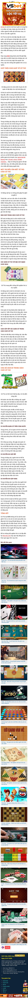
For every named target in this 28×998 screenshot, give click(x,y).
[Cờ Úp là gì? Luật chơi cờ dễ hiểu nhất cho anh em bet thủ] (14, 720)
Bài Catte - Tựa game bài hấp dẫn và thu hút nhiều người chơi (13, 904)
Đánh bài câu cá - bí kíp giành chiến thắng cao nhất (13, 944)
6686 (8, 56)
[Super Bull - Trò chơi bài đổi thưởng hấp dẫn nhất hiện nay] (14, 558)
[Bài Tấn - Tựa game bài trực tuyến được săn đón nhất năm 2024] (14, 619)
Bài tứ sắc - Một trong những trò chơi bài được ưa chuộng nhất (13, 864)
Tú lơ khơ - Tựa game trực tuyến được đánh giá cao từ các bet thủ (14, 844)
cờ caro (10, 159)
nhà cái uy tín (7, 536)
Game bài (5, 980)
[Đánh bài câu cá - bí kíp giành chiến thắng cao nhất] (14, 943)
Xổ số (4, 992)
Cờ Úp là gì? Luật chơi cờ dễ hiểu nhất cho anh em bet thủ (13, 722)
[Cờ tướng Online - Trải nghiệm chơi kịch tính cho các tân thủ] (14, 761)
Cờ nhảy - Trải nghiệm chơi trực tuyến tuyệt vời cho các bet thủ (14, 783)
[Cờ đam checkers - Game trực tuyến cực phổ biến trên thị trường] (14, 821)
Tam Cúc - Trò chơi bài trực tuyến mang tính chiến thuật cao (13, 581)
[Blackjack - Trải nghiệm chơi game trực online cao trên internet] (14, 599)
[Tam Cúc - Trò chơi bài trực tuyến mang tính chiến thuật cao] (14, 579)
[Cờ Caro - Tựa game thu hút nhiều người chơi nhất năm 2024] (14, 740)
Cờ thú (3, 27)
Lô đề (4, 988)
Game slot (5, 982)
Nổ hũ (4, 984)
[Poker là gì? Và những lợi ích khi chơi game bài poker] (14, 922)
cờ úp (15, 159)
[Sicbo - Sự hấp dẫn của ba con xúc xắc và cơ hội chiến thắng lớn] (14, 700)
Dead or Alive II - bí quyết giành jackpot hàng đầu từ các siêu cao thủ (13, 661)
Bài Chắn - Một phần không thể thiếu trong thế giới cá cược (13, 682)
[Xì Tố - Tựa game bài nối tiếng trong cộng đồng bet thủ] (14, 882)
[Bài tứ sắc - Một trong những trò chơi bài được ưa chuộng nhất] (14, 862)
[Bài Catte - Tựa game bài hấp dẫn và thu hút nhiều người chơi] (14, 902)
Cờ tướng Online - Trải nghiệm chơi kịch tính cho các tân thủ (13, 763)
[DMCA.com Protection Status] (20, 956)
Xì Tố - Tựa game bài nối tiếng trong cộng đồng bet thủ (13, 884)
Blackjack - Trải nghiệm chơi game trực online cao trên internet (13, 601)
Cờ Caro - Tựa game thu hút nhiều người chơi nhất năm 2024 (13, 742)
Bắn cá (4, 990)
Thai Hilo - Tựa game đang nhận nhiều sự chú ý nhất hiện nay (12, 803)
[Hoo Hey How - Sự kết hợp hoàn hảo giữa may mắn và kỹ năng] (14, 639)
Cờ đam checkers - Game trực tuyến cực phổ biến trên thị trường (13, 823)
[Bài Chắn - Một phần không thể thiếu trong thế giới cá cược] (14, 680)
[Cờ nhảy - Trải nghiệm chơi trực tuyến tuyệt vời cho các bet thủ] (14, 781)
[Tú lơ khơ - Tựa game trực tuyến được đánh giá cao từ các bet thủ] (14, 841)
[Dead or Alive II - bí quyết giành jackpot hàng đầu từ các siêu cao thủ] (14, 659)
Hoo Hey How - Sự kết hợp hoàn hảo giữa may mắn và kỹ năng (12, 641)
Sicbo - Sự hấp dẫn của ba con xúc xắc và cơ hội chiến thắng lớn (13, 702)
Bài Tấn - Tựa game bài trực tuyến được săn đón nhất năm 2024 (13, 621)
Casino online (6, 986)
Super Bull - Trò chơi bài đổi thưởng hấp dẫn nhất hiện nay (13, 560)
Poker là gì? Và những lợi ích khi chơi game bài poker (12, 924)
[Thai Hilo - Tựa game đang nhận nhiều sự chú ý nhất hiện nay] (14, 801)
